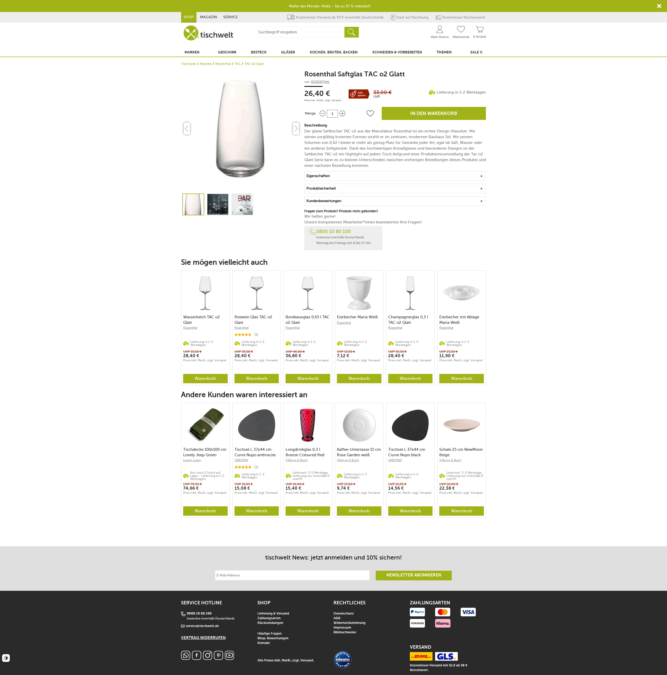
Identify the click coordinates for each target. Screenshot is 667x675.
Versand (336, 100)
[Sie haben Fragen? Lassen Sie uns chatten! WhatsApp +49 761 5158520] (185, 658)
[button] (370, 113)
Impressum (342, 627)
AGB (337, 618)
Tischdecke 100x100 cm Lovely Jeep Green (204, 452)
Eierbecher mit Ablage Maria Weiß (459, 320)
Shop (189, 17)
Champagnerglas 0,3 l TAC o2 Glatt (408, 320)
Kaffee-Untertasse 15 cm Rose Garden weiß (359, 452)
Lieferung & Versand (273, 613)
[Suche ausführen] (351, 32)
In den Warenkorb (433, 113)
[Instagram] (207, 658)
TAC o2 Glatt (254, 64)
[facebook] (196, 658)
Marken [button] (192, 52)
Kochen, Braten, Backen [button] (334, 52)
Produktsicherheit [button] (321, 188)
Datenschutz (344, 613)
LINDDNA (241, 460)
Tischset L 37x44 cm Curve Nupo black (406, 452)
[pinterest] (218, 658)
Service (230, 17)
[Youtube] (229, 658)
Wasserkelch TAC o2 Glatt (201, 320)
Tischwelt (188, 64)
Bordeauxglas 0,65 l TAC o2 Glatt (308, 320)
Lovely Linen (192, 460)
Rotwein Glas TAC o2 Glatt (253, 320)
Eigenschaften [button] (318, 176)
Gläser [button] (288, 52)
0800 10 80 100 (333, 231)
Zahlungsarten (269, 618)
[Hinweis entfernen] (659, 6)
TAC (237, 64)
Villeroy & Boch (297, 460)
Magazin (208, 17)
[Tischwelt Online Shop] (208, 33)
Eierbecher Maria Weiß (357, 317)
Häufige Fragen (269, 633)
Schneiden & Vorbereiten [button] (397, 52)
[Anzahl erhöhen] (342, 113)
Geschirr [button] (227, 52)
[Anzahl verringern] (322, 113)
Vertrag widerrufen (203, 638)
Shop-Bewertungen (272, 638)
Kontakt (263, 643)
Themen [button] (444, 52)
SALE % (476, 52)
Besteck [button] (259, 52)
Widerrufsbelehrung (350, 623)
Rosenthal (223, 64)
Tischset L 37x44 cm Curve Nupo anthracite (255, 452)
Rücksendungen (270, 623)
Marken (206, 64)
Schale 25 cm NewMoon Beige (461, 452)
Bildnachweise (345, 632)
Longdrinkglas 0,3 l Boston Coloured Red (305, 452)
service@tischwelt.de (202, 626)
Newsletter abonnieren (413, 575)
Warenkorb (205, 378)
